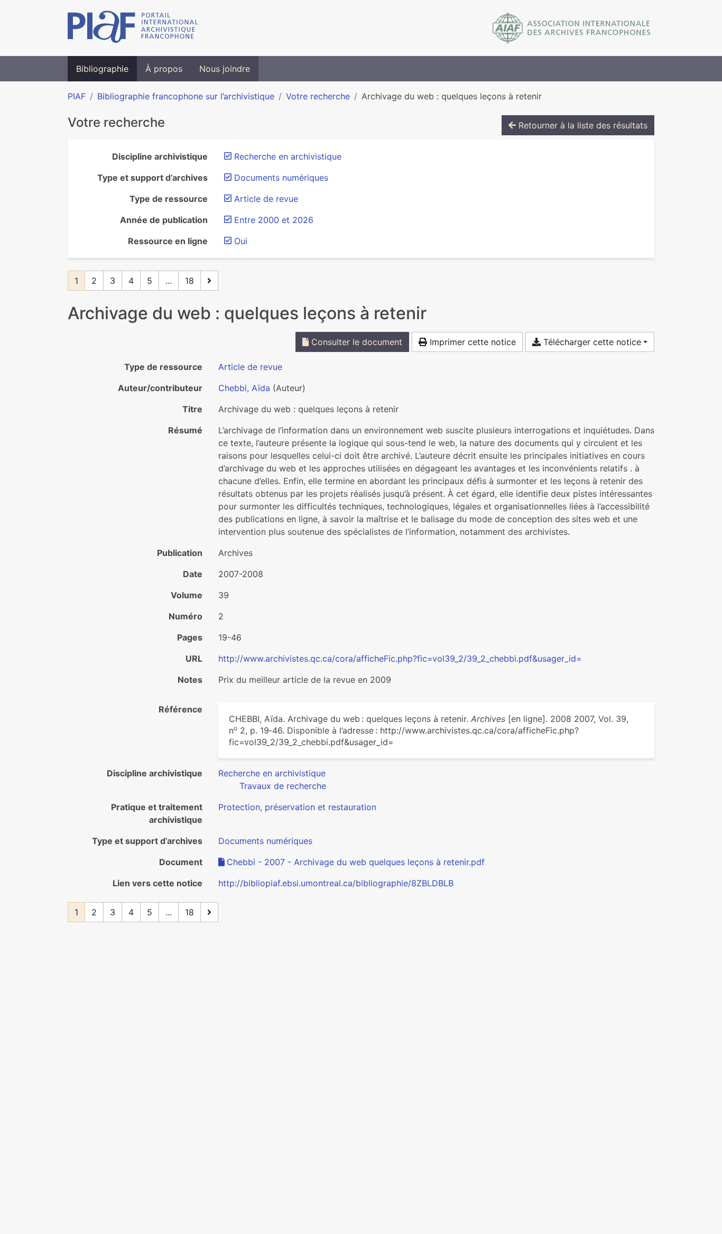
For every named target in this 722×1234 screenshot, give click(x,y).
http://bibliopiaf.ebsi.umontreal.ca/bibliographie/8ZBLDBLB (335, 883)
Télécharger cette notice (591, 342)
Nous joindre (224, 68)
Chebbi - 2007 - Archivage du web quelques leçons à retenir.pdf (356, 862)
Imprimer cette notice (471, 342)
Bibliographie (102, 68)
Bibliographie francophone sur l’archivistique (185, 96)
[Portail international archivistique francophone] (133, 28)
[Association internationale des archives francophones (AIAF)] (571, 28)
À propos (163, 68)
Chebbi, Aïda (244, 388)
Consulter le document (355, 342)
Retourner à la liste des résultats (581, 125)
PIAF (77, 96)
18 (189, 280)
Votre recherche (318, 96)
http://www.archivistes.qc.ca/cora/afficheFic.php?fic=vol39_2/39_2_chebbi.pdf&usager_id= (400, 658)
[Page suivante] (209, 281)
